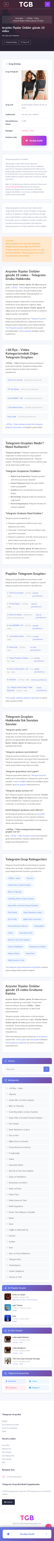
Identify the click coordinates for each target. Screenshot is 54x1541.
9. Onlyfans (12, 680)
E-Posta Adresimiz (14, 1477)
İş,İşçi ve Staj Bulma (15, 947)
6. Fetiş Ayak (12, 647)
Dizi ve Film (12, 919)
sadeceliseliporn (19, 1348)
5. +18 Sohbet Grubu (15, 636)
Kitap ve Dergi (13, 953)
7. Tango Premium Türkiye (18, 658)
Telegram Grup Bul (38, 319)
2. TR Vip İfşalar (13, 604)
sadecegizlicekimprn (20, 1337)
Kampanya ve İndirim (37, 947)
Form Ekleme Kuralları (10, 1425)
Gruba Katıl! (36, 140)
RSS (4, 1462)
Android (9, 1502)
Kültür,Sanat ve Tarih (16, 960)
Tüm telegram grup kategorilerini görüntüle (23, 967)
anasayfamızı (42, 1036)
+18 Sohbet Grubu (15, 407)
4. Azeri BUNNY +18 (15, 625)
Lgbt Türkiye (17, 1305)
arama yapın (21, 1039)
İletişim (4, 1421)
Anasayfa (19, 18)
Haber (10, 933)
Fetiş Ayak (12, 416)
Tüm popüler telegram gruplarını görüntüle (22, 698)
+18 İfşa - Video (32, 18)
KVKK (4, 1431)
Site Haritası (7, 1459)
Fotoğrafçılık (39, 926)
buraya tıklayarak (12, 187)
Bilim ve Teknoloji (14, 892)
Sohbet (14, 1310)
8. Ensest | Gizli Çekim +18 (17, 669)
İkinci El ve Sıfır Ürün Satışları (19, 940)
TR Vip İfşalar (13, 389)
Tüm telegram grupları (14, 328)
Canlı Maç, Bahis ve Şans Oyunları (21, 899)
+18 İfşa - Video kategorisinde (22, 836)
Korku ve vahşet (18, 1295)
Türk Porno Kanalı (15, 380)
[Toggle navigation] (6, 4)
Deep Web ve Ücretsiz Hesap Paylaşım (23, 905)
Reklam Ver (6, 1449)
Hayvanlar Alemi (26, 933)
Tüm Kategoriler (8, 1456)
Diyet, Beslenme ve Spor (32, 912)
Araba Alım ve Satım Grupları (19, 885)
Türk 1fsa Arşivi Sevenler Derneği (26, 1359)
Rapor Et (25, 42)
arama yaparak (25, 331)
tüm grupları (21, 785)
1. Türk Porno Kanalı (15, 593)
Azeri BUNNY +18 (15, 398)
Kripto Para (30, 953)
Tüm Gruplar (7, 1452)
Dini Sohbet (12, 912)
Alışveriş (30, 878)
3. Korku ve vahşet (14, 615)
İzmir (14, 1316)
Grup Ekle (41, 814)
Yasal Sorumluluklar (10, 1428)
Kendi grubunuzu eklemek (16, 1043)
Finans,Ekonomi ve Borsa (18, 926)
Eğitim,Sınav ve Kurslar (32, 919)
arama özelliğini (19, 781)
